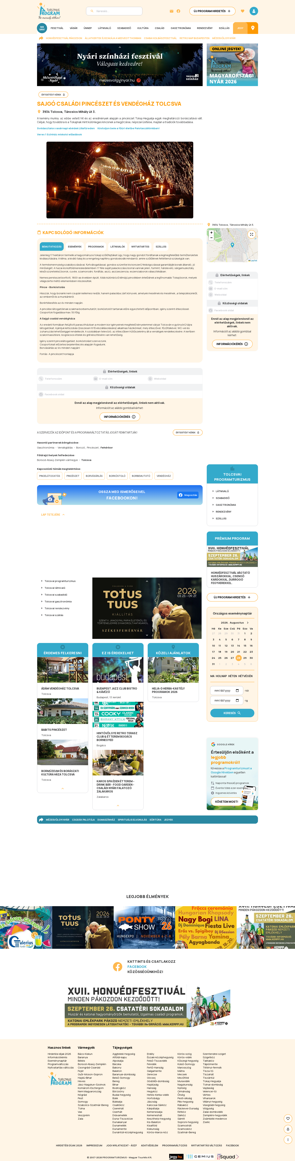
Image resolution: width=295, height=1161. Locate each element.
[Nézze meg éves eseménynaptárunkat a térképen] (253, 28)
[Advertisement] (120, 548)
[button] (232, 245)
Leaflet (253, 260)
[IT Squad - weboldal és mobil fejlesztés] (228, 1157)
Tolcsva (56, 112)
